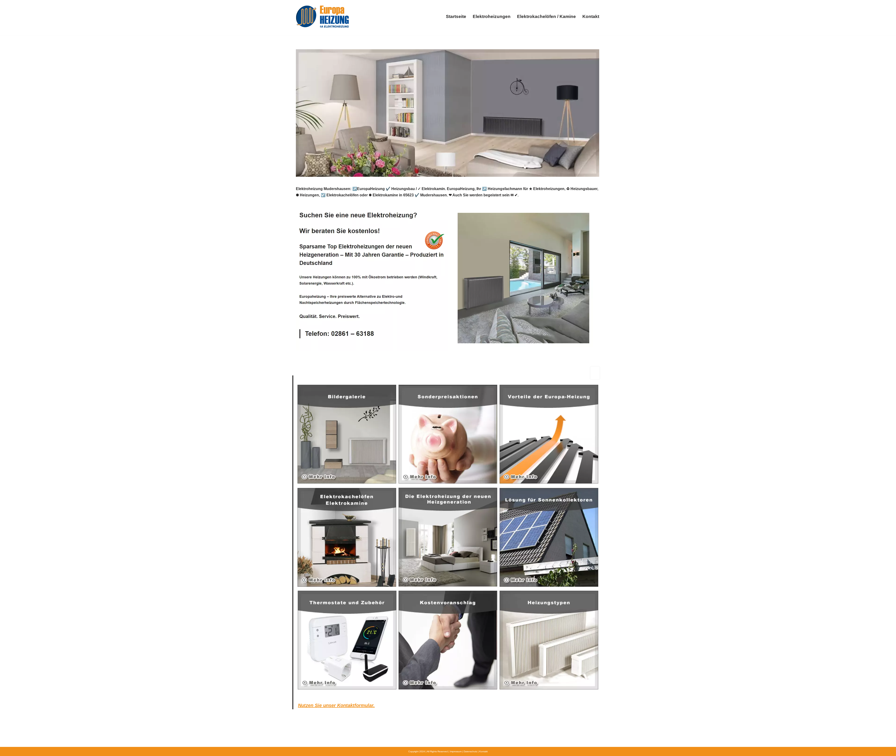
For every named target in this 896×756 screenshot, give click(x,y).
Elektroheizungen (492, 16)
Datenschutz (470, 751)
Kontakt (590, 16)
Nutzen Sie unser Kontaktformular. (336, 705)
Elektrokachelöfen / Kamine (546, 16)
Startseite (456, 16)
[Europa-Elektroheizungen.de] (322, 16)
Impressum (456, 751)
